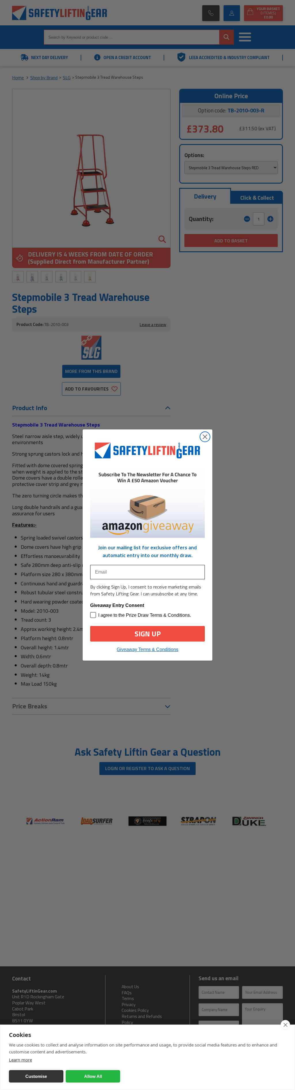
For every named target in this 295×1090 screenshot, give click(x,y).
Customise (36, 1076)
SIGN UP (148, 633)
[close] (285, 1025)
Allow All (93, 1076)
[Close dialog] (205, 437)
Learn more (20, 1060)
